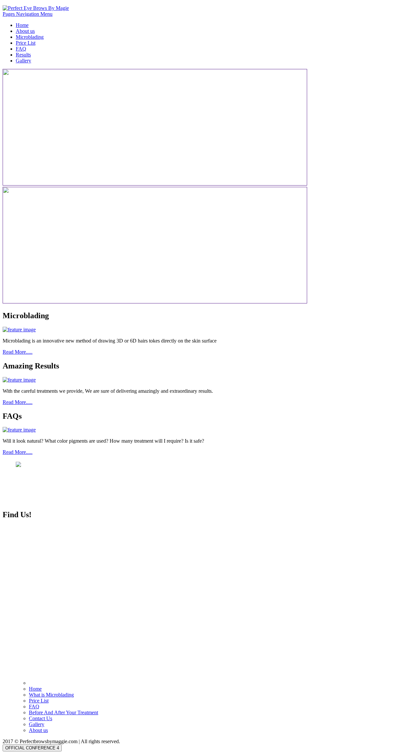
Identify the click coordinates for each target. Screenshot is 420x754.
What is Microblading (51, 695)
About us (25, 31)
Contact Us (40, 718)
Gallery (23, 60)
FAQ (21, 49)
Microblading (30, 37)
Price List (25, 43)
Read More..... (17, 352)
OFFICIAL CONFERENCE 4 (32, 747)
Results (23, 54)
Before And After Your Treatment (63, 712)
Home (22, 25)
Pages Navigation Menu (27, 14)
